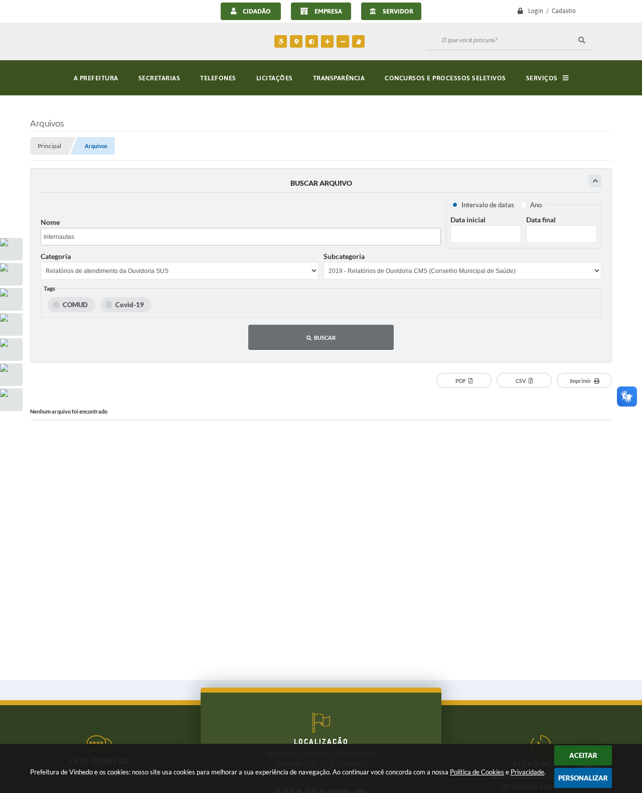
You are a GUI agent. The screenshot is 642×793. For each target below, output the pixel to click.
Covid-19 (129, 305)
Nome (50, 222)
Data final (541, 219)
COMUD (75, 305)
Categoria (56, 256)
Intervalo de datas (487, 205)
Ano (536, 205)
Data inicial (468, 219)
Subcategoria (344, 256)
